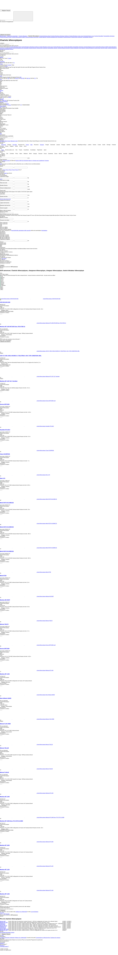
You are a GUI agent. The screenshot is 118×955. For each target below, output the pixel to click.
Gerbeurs (67, 36)
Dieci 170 (2, 478)
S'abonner (2, 910)
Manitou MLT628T (5, 600)
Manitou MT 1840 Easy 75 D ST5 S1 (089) (11, 821)
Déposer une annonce (5, 341)
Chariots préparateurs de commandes (54, 37)
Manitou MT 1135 (5, 869)
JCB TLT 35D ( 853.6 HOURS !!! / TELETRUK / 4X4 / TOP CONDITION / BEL (20, 355)
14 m (7, 199)
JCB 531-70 (2, 923)
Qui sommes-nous (4, 932)
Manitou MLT (3, 921)
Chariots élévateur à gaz (88, 36)
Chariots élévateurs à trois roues (76, 36)
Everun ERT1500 (4, 404)
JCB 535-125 (3, 928)
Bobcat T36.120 (4, 748)
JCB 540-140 (3, 926)
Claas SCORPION (5, 454)
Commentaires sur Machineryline (43, 937)
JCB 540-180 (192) (5, 302)
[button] (59, 28)
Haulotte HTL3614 (5, 429)
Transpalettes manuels (87, 37)
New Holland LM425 (5, 698)
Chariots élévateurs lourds (5, 37)
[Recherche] (23, 16)
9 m (2, 199)
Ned (3, 935)
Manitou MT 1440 (5, 674)
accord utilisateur (34, 911)
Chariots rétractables (98, 36)
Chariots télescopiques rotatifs (18, 37)
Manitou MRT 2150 (4, 929)
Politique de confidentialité (20, 937)
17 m (9, 199)
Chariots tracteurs (67, 37)
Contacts (12, 932)
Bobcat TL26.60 (4, 772)
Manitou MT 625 (3, 925)
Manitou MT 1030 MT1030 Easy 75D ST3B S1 (12, 326)
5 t (1, 179)
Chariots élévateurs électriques (57, 36)
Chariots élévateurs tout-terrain (31, 37)
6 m (1, 199)
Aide (9, 932)
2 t (0, 179)
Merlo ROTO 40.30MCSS (7, 527)
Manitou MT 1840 (5, 845)
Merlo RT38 (3, 575)
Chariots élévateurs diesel (45, 36)
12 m (5, 199)
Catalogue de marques (55, 937)
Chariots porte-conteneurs (76, 37)
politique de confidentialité (21, 911)
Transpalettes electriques (108, 36)
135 (4, 913)
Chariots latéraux (42, 37)
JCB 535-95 (2, 924)
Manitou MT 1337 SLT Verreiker (8, 381)
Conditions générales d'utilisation (7, 937)
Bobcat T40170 (4, 624)
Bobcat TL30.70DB (5, 723)
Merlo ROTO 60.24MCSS (7, 502)
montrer (2, 265)
